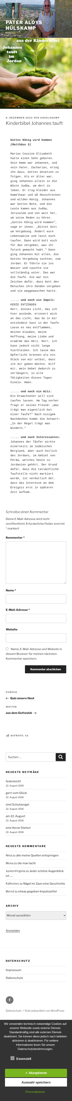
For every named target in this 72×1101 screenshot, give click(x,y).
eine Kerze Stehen (18, 828)
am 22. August (15, 816)
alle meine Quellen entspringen (37, 855)
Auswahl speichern (36, 1082)
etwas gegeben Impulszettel (37, 891)
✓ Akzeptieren (36, 1073)
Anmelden (13, 930)
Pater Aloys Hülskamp (24, 25)
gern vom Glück (16, 793)
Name (11, 590)
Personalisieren (35, 1091)
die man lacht (27, 863)
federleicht (13, 781)
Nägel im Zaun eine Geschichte (44, 883)
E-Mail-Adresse (18, 610)
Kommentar (15, 537)
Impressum (13, 970)
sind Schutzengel (17, 804)
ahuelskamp (50, 117)
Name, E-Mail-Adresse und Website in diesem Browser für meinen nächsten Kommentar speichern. (34, 653)
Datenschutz (14, 978)
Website (11, 629)
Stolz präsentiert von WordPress (44, 1010)
